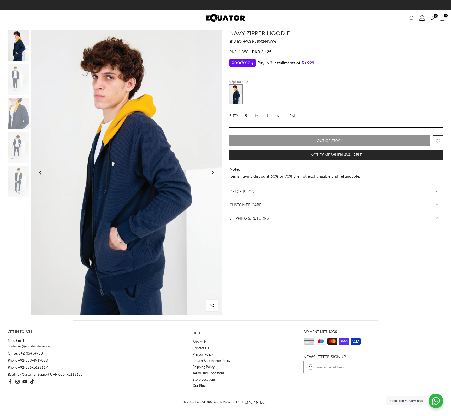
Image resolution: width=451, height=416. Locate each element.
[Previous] (40, 172)
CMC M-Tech (256, 402)
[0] (432, 18)
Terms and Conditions (208, 373)
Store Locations (204, 379)
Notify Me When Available (336, 155)
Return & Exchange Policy (211, 360)
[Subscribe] (434, 367)
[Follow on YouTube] (24, 381)
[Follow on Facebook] (10, 381)
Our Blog (199, 385)
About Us (200, 342)
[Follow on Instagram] (17, 381)
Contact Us (201, 348)
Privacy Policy (203, 354)
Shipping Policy (204, 367)
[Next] (212, 172)
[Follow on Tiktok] (32, 381)
